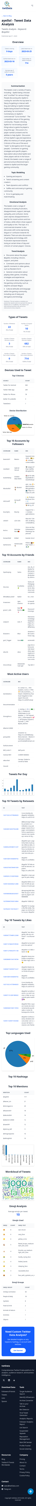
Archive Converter (26, 1400)
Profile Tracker (25, 1445)
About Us (23, 1462)
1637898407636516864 (10, 901)
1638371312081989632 (10, 995)
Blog (3, 1459)
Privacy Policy (25, 1472)
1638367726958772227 (10, 969)
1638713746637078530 (10, 944)
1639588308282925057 (10, 894)
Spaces (4, 1401)
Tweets (4, 1395)
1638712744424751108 (10, 951)
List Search (24, 1427)
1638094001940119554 (10, 1008)
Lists (3, 1398)
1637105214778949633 (10, 815)
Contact (23, 1466)
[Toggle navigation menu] (32, 5)
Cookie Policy (25, 1475)
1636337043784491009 (10, 867)
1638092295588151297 (10, 847)
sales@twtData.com (10, 1486)
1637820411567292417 (10, 909)
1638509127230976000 (10, 876)
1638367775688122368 (10, 935)
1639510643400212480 (10, 884)
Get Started (18, 1350)
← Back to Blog (7, 16)
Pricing (22, 1459)
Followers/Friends (8, 1391)
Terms (22, 1469)
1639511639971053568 (10, 1021)
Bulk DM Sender (26, 1442)
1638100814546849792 (10, 859)
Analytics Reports (26, 1418)
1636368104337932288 (10, 829)
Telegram (7, 1489)
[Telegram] (31, 1491)
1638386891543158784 (10, 959)
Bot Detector (24, 1409)
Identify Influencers (27, 1397)
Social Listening (25, 1449)
